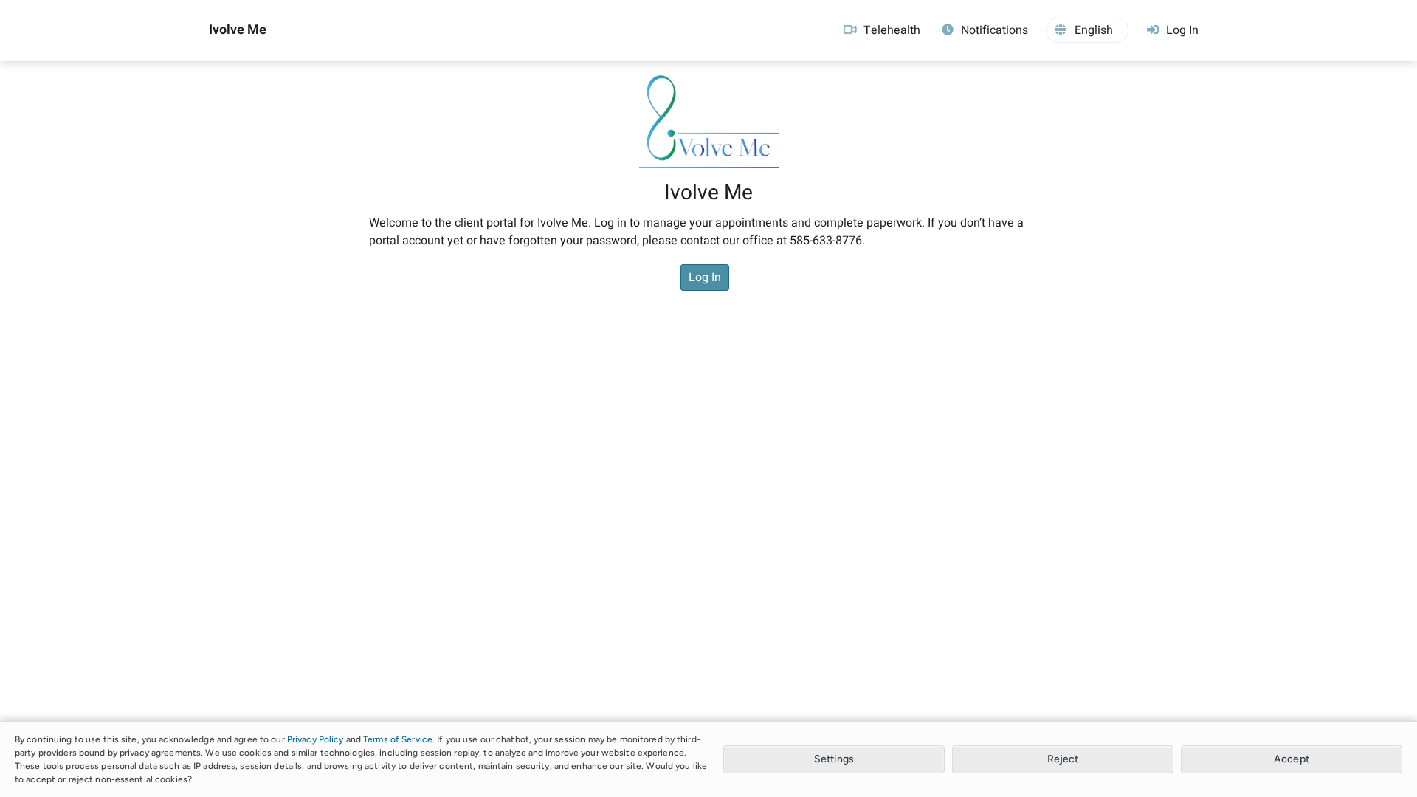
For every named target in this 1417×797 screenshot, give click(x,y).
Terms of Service (397, 739)
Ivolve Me (237, 30)
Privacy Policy (315, 739)
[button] (1087, 30)
